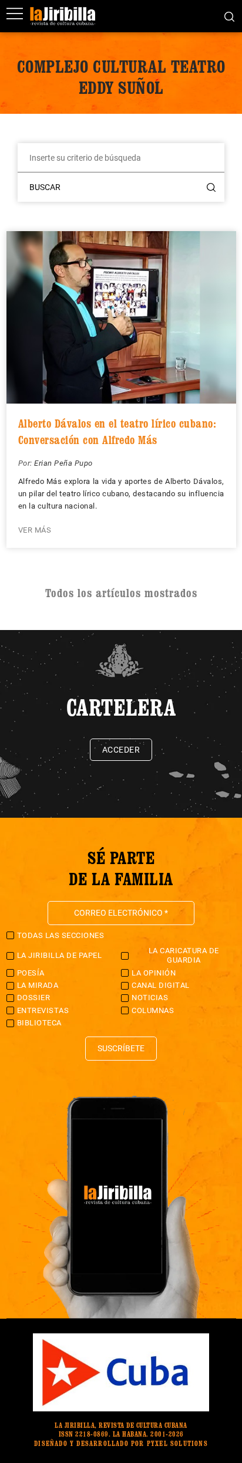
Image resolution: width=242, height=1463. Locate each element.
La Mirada (38, 985)
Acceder (121, 749)
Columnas (153, 1010)
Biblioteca (39, 1022)
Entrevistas (43, 1010)
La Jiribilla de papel (59, 955)
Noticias (150, 997)
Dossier (34, 997)
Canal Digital (161, 985)
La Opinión (154, 972)
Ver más (35, 530)
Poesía (31, 972)
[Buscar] (229, 16)
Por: (26, 463)
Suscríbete (121, 1048)
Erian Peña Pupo (63, 463)
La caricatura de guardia (184, 955)
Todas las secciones (61, 935)
